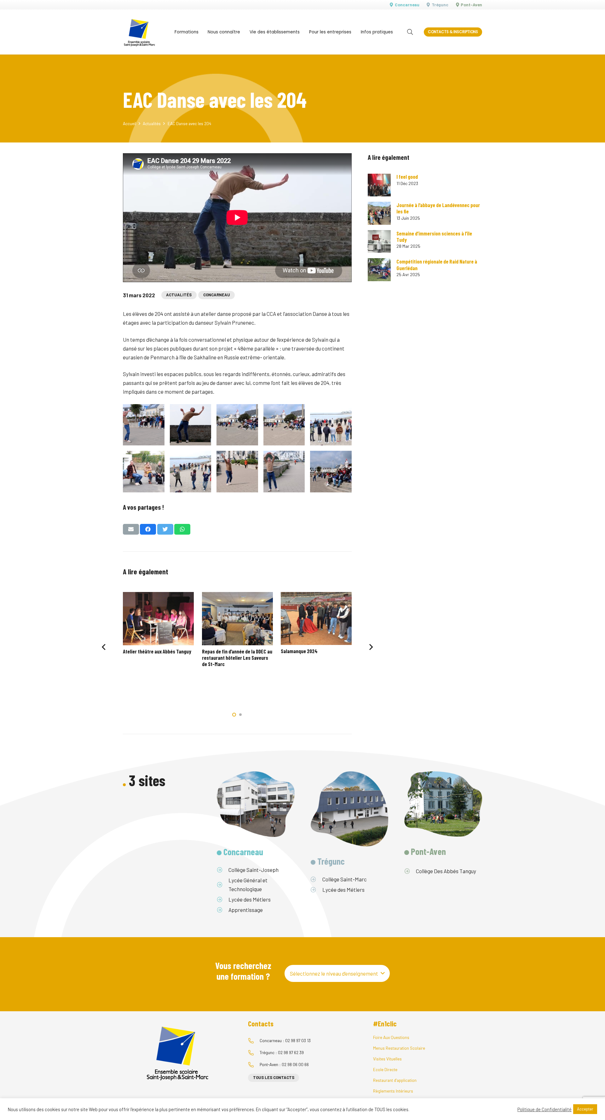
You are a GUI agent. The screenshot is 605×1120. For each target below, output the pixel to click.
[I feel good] (379, 185)
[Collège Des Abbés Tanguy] (410, 871)
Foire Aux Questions (391, 1037)
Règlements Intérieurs (393, 1091)
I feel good (407, 177)
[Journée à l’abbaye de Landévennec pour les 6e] (379, 213)
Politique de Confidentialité (544, 1109)
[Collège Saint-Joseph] (222, 869)
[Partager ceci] (148, 529)
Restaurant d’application (395, 1080)
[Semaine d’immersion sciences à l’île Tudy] (379, 241)
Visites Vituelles (387, 1058)
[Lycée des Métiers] (222, 899)
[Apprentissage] (222, 909)
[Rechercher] (410, 32)
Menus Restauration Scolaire (399, 1048)
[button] (234, 714)
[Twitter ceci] (165, 529)
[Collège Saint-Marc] (316, 879)
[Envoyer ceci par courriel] (131, 529)
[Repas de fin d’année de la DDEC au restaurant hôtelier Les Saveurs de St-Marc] (237, 618)
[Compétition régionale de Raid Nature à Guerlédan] (379, 269)
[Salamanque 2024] (316, 618)
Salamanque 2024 (299, 651)
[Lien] (139, 32)
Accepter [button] (585, 1108)
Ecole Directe (385, 1069)
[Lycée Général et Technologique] (222, 884)
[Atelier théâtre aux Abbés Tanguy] (158, 618)
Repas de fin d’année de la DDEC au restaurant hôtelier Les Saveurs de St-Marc (237, 657)
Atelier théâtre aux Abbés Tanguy (157, 651)
